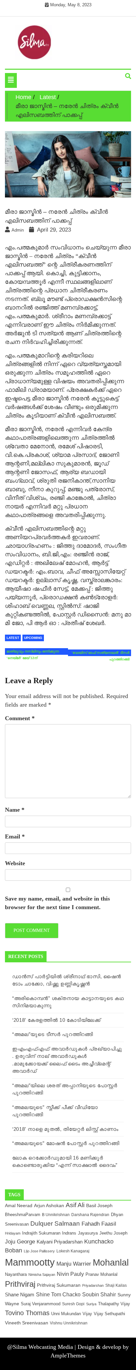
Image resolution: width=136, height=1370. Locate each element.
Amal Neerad (18, 1205)
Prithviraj (20, 1284)
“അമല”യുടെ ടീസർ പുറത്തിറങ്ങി (52, 1034)
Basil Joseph (99, 1205)
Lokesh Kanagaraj (72, 1251)
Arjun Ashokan (49, 1205)
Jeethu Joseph (113, 1233)
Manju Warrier (73, 1263)
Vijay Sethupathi (109, 1313)
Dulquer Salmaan (55, 1223)
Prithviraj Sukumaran (59, 1285)
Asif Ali (75, 1205)
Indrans (69, 1233)
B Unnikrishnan (56, 1215)
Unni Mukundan (66, 1314)
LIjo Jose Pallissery (39, 1251)
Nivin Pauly (70, 1274)
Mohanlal (111, 1263)
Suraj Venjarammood (40, 1303)
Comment (20, 718)
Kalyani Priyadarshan (60, 1241)
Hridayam (12, 1233)
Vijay (87, 1313)
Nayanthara (16, 1274)
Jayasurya (88, 1233)
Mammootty (30, 1262)
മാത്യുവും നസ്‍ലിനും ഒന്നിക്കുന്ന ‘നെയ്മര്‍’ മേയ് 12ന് (33, 652)
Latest (13, 638)
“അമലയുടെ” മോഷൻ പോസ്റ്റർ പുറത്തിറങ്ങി (65, 1143)
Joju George (20, 1242)
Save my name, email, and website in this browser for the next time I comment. (57, 902)
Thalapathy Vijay (114, 1303)
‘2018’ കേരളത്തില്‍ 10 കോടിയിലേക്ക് (56, 1020)
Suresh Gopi (73, 1304)
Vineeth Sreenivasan (26, 1322)
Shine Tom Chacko (58, 1294)
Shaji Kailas (116, 1285)
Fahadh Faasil (99, 1224)
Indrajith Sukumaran (41, 1233)
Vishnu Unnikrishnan (68, 1323)
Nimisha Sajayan (41, 1275)
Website (15, 863)
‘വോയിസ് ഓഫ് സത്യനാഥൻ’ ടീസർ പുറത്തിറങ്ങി (100, 653)
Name (14, 809)
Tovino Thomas (27, 1312)
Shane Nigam (19, 1294)
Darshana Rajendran (90, 1214)
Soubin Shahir (99, 1294)
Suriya (91, 1304)
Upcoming (33, 638)
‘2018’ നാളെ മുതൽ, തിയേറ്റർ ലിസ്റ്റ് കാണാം (65, 1129)
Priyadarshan (93, 1285)
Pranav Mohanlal (101, 1274)
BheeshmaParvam (22, 1214)
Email (15, 836)
